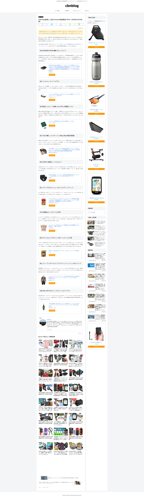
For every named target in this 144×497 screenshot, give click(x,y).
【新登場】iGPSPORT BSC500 (96, 198)
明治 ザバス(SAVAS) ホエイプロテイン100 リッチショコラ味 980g (64, 250)
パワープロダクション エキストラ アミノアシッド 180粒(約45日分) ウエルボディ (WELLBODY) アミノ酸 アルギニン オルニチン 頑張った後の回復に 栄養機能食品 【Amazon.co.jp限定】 (64, 200)
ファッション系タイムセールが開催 (62, 44)
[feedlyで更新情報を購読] (49, 329)
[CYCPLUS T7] (96, 154)
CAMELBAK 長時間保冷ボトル (96, 81)
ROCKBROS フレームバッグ (96, 137)
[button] (79, 24)
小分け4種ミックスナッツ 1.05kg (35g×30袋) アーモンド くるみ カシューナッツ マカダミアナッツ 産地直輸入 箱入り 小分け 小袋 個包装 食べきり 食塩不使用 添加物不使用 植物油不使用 (64, 150)
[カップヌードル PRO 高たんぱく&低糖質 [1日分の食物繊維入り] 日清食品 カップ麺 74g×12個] (43, 228)
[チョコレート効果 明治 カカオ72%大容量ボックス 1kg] (43, 125)
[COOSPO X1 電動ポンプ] (96, 332)
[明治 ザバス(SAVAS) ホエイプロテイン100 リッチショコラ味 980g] (43, 253)
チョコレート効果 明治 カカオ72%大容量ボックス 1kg (61, 121)
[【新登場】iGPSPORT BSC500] (96, 185)
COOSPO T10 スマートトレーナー (96, 42)
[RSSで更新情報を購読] (51, 329)
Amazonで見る (52, 74)
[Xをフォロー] (47, 329)
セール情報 (41, 16)
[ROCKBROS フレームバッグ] (96, 127)
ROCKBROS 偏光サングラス (96, 109)
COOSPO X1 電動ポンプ (96, 342)
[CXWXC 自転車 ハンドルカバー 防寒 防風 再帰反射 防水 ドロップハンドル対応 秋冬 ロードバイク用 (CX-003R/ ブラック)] (43, 178)
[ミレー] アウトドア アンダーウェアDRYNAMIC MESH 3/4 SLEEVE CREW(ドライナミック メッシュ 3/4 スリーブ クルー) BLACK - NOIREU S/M (64, 277)
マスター (49, 319)
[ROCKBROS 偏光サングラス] (96, 99)
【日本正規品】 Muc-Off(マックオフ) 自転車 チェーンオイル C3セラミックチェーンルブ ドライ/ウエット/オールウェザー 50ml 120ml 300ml (64, 305)
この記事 (42, 59)
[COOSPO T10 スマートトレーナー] (96, 33)
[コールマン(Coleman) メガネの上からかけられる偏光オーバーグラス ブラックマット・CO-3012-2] (43, 96)
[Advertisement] (60, 465)
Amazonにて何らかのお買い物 (50, 33)
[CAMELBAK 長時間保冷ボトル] (96, 66)
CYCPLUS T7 (96, 164)
